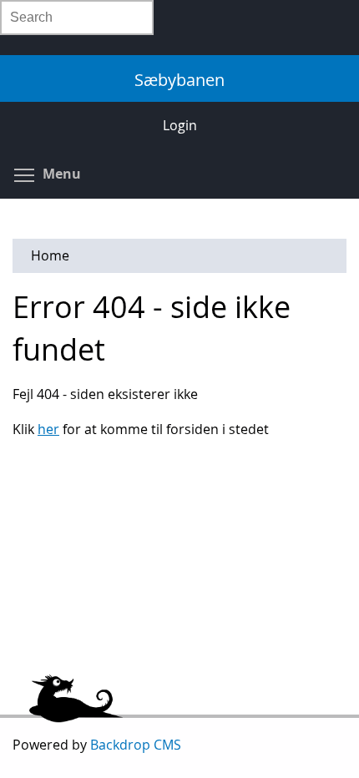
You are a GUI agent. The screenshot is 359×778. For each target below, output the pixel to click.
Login (180, 125)
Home (50, 255)
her (48, 429)
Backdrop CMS (135, 744)
